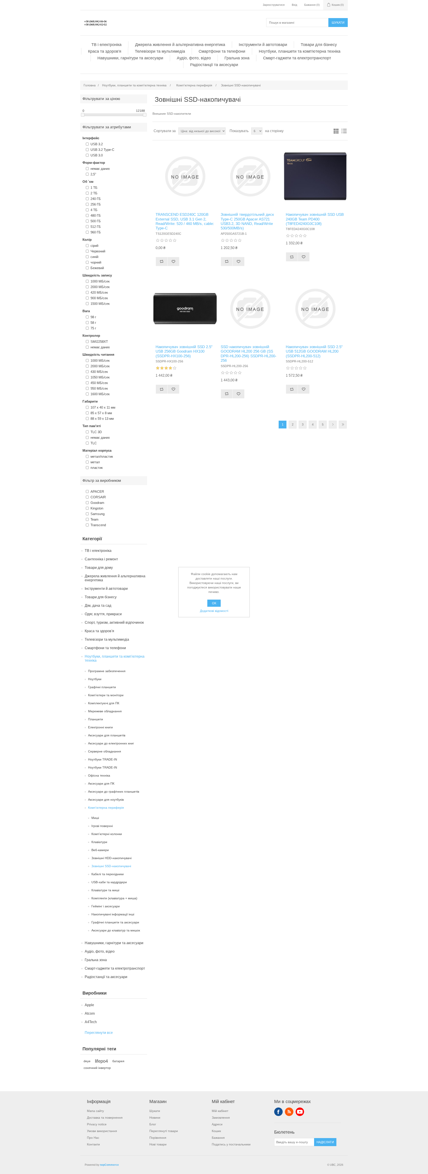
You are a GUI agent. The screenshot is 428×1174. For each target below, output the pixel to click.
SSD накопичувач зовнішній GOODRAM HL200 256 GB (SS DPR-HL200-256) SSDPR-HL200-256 (248, 354)
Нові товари (158, 1144)
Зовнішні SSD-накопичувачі (111, 866)
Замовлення (221, 1117)
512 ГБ (96, 227)
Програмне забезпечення (107, 671)
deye (87, 1061)
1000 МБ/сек (100, 281)
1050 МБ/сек (100, 377)
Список (344, 131)
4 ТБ (94, 210)
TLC (94, 443)
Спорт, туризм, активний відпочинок (114, 622)
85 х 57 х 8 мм (101, 413)
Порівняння (157, 1137)
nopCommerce (109, 1164)
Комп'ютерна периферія (106, 807)
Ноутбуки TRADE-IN (102, 759)
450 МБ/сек (99, 383)
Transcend (98, 525)
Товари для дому (99, 567)
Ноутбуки (94, 679)
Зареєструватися (274, 4)
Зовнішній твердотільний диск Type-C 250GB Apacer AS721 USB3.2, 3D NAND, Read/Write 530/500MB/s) (247, 221)
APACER (97, 491)
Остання (343, 424)
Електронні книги (100, 727)
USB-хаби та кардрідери (109, 882)
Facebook (278, 1112)
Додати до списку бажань (173, 261)
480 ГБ (96, 215)
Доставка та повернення (105, 1117)
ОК (214, 603)
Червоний (98, 251)
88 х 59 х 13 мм (102, 418)
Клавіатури (99, 842)
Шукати (338, 22)
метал (95, 462)
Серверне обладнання (104, 751)
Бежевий (97, 268)
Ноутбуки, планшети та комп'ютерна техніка (299, 51)
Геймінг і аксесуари (105, 906)
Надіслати (325, 1142)
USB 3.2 (97, 144)
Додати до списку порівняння (161, 261)
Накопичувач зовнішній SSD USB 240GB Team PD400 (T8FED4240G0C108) (315, 219)
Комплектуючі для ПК (103, 703)
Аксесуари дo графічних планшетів (113, 791)
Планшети (95, 719)
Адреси (217, 1124)
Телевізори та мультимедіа (160, 51)
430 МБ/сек (99, 372)
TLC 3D (96, 432)
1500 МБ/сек (100, 303)
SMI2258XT (99, 341)
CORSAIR (98, 497)
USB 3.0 (97, 155)
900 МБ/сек (99, 298)
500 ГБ (96, 221)
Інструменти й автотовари (263, 44)
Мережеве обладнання (105, 711)
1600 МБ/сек (100, 394)
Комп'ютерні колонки (106, 834)
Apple (89, 1005)
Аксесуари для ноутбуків (106, 799)
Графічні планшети (102, 687)
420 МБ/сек (99, 292)
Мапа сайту (95, 1111)
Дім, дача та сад (98, 605)
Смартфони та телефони (222, 51)
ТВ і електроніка (106, 44)
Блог (152, 1124)
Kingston (97, 508)
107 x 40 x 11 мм (103, 407)
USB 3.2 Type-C (102, 150)
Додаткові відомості (214, 611)
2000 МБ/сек (100, 287)
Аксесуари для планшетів (106, 735)
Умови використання (102, 1131)
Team (95, 519)
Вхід (294, 4)
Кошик (216, 1131)
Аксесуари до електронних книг (111, 743)
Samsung (98, 514)
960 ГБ (96, 232)
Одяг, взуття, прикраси (103, 614)
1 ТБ (94, 187)
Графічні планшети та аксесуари (115, 922)
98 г (93, 317)
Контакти (93, 1144)
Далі (333, 424)
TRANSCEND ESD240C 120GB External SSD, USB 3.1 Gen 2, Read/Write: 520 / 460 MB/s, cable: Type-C (185, 221)
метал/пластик (102, 456)
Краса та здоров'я (104, 51)
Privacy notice (97, 1124)
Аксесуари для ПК (101, 783)
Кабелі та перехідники (107, 874)
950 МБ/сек (99, 388)
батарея (118, 1061)
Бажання (218, 1137)
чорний (96, 262)
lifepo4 (101, 1061)
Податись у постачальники (231, 1144)
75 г (93, 328)
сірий (94, 245)
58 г (93, 322)
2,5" (93, 174)
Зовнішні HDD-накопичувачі (111, 858)
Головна (90, 85)
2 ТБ (94, 193)
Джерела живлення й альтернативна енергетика (180, 44)
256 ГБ (96, 204)
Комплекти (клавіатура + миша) (114, 898)
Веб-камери (100, 850)
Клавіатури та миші (105, 890)
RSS (289, 1112)
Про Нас (93, 1137)
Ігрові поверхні (102, 826)
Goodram (97, 503)
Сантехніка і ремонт (101, 559)
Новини (154, 1117)
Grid (336, 131)
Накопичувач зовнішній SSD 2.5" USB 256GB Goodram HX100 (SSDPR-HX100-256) (184, 351)
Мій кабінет (220, 1111)
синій (94, 257)
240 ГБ (96, 199)
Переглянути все (99, 1033)
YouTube (300, 1112)
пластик (97, 468)
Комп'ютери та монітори (105, 695)
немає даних (100, 168)
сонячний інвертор (97, 1068)
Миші (95, 818)
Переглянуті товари (163, 1131)
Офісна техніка (99, 775)
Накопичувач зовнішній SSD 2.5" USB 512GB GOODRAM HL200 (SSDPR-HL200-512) (314, 351)
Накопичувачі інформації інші (112, 914)
